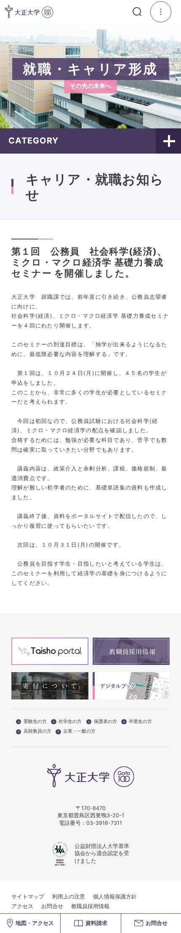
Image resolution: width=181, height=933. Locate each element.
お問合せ (52, 906)
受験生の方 (35, 721)
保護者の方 (105, 721)
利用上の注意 (68, 896)
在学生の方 (70, 721)
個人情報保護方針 (115, 896)
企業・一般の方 (79, 731)
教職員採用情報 (90, 906)
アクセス (22, 906)
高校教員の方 (37, 731)
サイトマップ (27, 896)
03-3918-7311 (104, 823)
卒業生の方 (140, 721)
